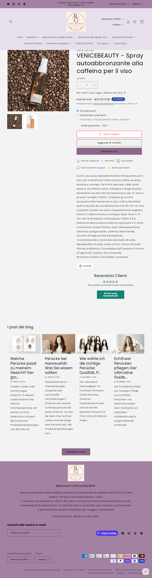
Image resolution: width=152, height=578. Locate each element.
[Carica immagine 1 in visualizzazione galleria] (14, 121)
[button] (10, 22)
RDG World (37, 570)
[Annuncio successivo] (102, 4)
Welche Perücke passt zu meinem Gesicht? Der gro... (23, 367)
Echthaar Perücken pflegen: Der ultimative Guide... (125, 367)
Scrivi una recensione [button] (110, 294)
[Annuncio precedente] (49, 4)
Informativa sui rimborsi (74, 570)
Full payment (88, 111)
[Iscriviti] (57, 532)
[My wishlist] (135, 22)
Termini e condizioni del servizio (130, 570)
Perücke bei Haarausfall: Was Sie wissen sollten (58, 365)
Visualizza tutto (76, 451)
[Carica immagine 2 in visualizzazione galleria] (30, 121)
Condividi (87, 266)
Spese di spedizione (104, 103)
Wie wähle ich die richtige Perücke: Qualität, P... (92, 365)
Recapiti (121, 573)
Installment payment (93, 115)
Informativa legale (136, 573)
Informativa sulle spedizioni (101, 573)
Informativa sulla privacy (100, 570)
